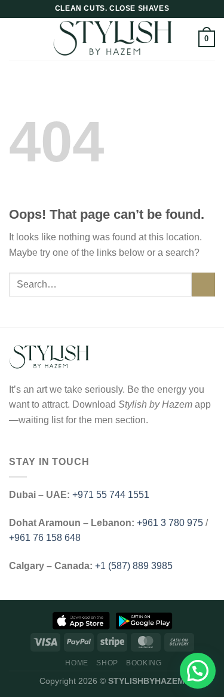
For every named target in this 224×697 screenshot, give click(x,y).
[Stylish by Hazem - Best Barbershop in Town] (112, 39)
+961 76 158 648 (45, 538)
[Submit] (203, 284)
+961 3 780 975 (170, 523)
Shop (107, 663)
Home (76, 663)
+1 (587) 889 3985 (134, 566)
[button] (198, 671)
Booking (143, 663)
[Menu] (16, 38)
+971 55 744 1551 (110, 495)
